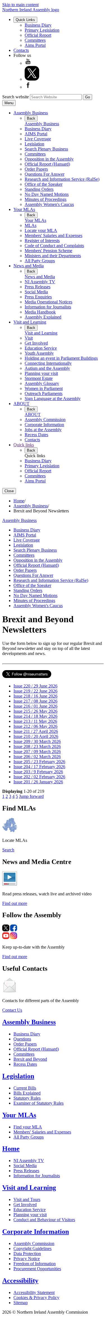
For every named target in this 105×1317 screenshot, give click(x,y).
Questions (22, 1039)
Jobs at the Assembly (43, 429)
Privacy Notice (26, 1258)
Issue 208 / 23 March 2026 (37, 746)
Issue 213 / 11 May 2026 (35, 721)
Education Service (41, 348)
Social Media (36, 291)
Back (31, 118)
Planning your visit (41, 373)
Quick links (23, 444)
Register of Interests (42, 240)
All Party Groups (40, 260)
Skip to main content (20, 4)
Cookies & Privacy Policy (36, 1297)
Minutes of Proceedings (45, 199)
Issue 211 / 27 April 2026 (35, 731)
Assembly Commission (45, 419)
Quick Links (25, 20)
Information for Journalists (48, 307)
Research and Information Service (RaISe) (62, 179)
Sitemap (20, 1302)
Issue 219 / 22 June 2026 (35, 691)
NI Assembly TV (40, 281)
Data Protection (27, 1253)
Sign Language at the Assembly (53, 398)
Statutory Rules (27, 1098)
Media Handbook (40, 312)
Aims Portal (35, 45)
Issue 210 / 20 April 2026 (35, 736)
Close (9, 491)
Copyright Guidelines (32, 1248)
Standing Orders (39, 189)
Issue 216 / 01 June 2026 (35, 706)
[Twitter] (32, 79)
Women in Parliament (44, 388)
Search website (15, 96)
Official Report (38, 35)
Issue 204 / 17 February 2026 (39, 766)
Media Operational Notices (48, 301)
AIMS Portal (36, 133)
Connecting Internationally (48, 363)
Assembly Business (30, 112)
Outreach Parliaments (43, 393)
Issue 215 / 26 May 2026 (35, 711)
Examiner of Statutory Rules (38, 1103)
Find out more (14, 903)
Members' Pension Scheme (48, 250)
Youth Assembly (39, 353)
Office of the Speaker (43, 184)
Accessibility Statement (34, 1292)
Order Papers (36, 169)
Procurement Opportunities (37, 1268)
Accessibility (20, 1280)
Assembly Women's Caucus (49, 204)
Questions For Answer (44, 174)
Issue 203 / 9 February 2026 (38, 771)
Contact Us (12, 1010)
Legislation (34, 143)
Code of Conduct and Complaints (54, 245)
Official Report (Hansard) (47, 164)
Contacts (21, 50)
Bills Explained (27, 1093)
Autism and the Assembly (47, 368)
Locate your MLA (41, 230)
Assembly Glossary (42, 383)
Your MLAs (24, 209)
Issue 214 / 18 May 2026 (35, 716)
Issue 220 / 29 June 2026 (35, 686)
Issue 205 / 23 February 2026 (39, 761)
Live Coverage (38, 138)
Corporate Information (44, 424)
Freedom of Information (34, 1263)
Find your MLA (27, 1127)
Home (18, 500)
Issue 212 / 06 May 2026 (35, 726)
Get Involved (36, 343)
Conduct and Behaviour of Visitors (44, 1219)
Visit (29, 338)
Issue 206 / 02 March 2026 (37, 756)
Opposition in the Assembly (49, 159)
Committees (35, 40)
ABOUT (21, 403)
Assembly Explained (43, 317)
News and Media (28, 265)
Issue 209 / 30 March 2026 (37, 741)
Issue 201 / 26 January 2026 (38, 781)
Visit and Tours (26, 1199)
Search (8, 849)
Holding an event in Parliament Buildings (61, 358)
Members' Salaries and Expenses (53, 235)
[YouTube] (28, 63)
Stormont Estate (39, 378)
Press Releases (37, 286)
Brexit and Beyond (30, 1059)
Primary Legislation (42, 30)
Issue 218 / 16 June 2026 (35, 696)
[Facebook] (28, 87)
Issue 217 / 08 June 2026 (35, 701)
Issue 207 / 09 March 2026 (37, 751)
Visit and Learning (29, 322)
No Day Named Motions (47, 194)
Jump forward (31, 796)
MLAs (30, 225)
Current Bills (24, 1088)
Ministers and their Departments (53, 255)
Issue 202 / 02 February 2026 (39, 776)
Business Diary (38, 25)
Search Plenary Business (46, 149)
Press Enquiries (38, 296)
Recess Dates (36, 434)
